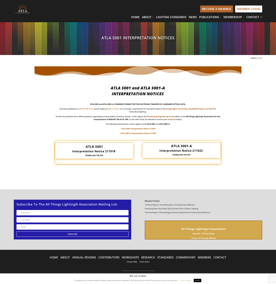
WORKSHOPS (130, 258)
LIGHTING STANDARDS (171, 17)
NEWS (193, 17)
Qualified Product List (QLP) (201, 109)
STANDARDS (165, 258)
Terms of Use (144, 262)
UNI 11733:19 (113, 109)
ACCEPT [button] (197, 280)
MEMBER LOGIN (248, 9)
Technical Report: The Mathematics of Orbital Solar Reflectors (170, 205)
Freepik (259, 58)
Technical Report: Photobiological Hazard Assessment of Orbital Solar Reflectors (177, 212)
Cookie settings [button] (185, 280)
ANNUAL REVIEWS (84, 258)
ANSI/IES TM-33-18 (85, 109)
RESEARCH (148, 258)
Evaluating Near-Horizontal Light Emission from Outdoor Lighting (171, 208)
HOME (135, 17)
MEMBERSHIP (232, 17)
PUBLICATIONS (209, 17)
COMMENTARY (185, 258)
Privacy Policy (132, 262)
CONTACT (252, 17)
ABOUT (146, 17)
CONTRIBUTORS (108, 258)
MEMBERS (204, 258)
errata (170, 119)
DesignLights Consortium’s (177, 109)
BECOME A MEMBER (216, 9)
